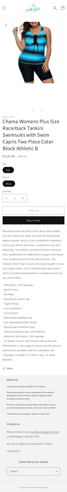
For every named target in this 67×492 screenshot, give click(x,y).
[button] (4, 8)
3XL (8, 170)
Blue (9, 183)
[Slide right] (41, 110)
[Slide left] (26, 110)
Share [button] (10, 368)
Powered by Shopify (41, 487)
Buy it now (33, 220)
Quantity (7, 191)
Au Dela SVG (29, 487)
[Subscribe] (56, 471)
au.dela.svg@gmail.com (45, 431)
